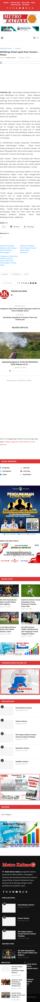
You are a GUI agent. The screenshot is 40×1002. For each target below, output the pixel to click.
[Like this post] (19, 283)
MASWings (4, 274)
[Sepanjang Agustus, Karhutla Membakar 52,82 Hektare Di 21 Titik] (20, 345)
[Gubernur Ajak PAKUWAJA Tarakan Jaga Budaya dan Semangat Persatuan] (5, 982)
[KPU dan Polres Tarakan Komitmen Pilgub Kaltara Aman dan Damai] (5, 969)
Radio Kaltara (16, 5)
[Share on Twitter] (24, 283)
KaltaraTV (25, 5)
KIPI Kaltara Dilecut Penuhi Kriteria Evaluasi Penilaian (26, 736)
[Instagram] (13, 8)
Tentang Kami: (15, 2)
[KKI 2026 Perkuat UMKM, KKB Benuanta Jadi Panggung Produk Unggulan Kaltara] (30, 618)
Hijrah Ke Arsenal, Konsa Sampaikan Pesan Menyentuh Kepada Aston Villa (30, 603)
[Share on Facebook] (21, 283)
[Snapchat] (26, 8)
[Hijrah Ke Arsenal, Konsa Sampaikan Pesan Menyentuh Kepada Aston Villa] (30, 590)
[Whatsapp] (29, 8)
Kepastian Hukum (22, 748)
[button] (2, 352)
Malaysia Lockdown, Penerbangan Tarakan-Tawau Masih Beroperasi (28, 249)
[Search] (38, 38)
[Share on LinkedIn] (26, 283)
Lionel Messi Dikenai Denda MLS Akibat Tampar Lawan (8, 629)
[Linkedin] (16, 8)
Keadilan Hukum (22, 761)
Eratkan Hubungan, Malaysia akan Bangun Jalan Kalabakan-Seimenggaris (8, 249)
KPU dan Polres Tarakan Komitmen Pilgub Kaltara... (18, 969)
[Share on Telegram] (31, 283)
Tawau (26, 274)
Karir (33, 2)
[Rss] (32, 8)
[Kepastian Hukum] (6, 751)
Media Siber (25, 2)
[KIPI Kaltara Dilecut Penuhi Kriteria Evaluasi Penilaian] (6, 738)
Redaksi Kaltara (11, 58)
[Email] (23, 8)
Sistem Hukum (21, 721)
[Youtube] (20, 8)
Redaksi (6, 2)
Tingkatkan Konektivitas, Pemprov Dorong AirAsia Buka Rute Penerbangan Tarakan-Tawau (9, 260)
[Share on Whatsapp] (28, 283)
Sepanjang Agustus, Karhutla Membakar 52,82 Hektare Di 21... (20, 363)
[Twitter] (10, 8)
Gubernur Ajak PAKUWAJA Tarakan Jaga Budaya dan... (17, 983)
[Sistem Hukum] (6, 724)
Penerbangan (16, 274)
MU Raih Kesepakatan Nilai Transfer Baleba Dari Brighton (8, 602)
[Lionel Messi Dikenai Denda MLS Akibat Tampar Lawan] (9, 618)
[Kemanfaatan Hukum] (6, 711)
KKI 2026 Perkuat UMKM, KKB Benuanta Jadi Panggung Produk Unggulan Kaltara (29, 630)
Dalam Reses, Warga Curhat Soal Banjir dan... (18, 995)
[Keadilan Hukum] (6, 764)
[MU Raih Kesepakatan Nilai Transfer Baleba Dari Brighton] (9, 590)
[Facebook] (7, 8)
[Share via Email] (35, 283)
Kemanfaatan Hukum (24, 708)
